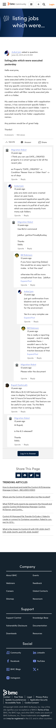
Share (44, 142)
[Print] (25, 475)
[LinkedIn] (37, 475)
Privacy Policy (42, 697)
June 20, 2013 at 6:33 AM (22, 55)
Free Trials (18, 697)
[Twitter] (31, 475)
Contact (6, 697)
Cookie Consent (32, 702)
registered (44, 715)
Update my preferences (15, 699)
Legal (29, 697)
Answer (28, 142)
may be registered (15, 718)
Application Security (39, 699)
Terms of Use (43, 709)
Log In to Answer (28, 453)
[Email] (19, 475)
